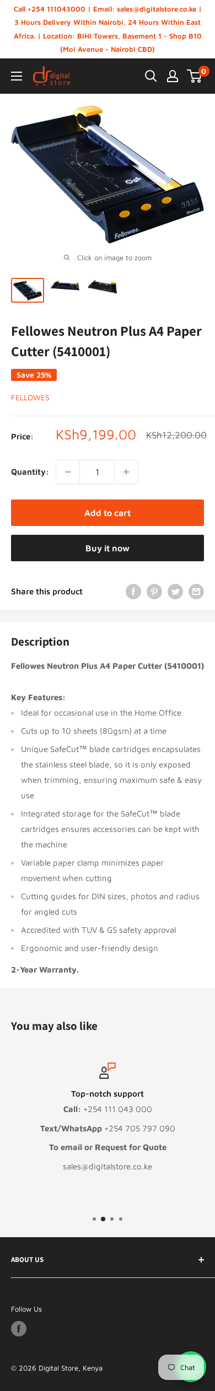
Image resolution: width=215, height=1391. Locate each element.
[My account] (172, 76)
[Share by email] (196, 591)
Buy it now (107, 548)
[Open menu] (16, 76)
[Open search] (151, 76)
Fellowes (30, 397)
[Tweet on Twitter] (175, 591)
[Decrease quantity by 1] (67, 472)
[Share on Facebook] (133, 591)
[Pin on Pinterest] (154, 591)
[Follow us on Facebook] (18, 1328)
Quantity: (30, 471)
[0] (195, 76)
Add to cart (107, 513)
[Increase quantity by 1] (126, 472)
